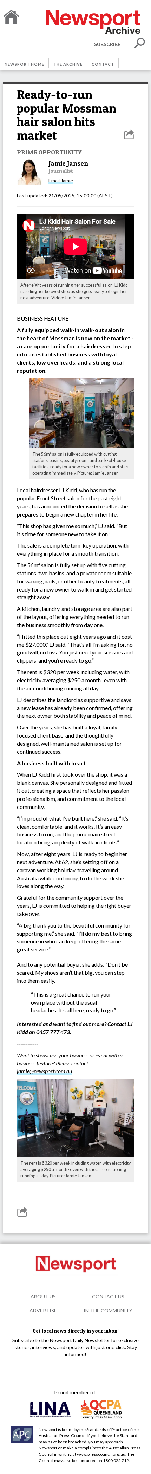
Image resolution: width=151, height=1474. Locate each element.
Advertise (43, 1311)
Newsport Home (24, 64)
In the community (108, 1311)
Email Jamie (60, 180)
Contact (103, 64)
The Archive (68, 64)
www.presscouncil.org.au (101, 1454)
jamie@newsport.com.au (44, 1071)
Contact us (108, 1296)
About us (43, 1296)
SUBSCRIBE (107, 44)
